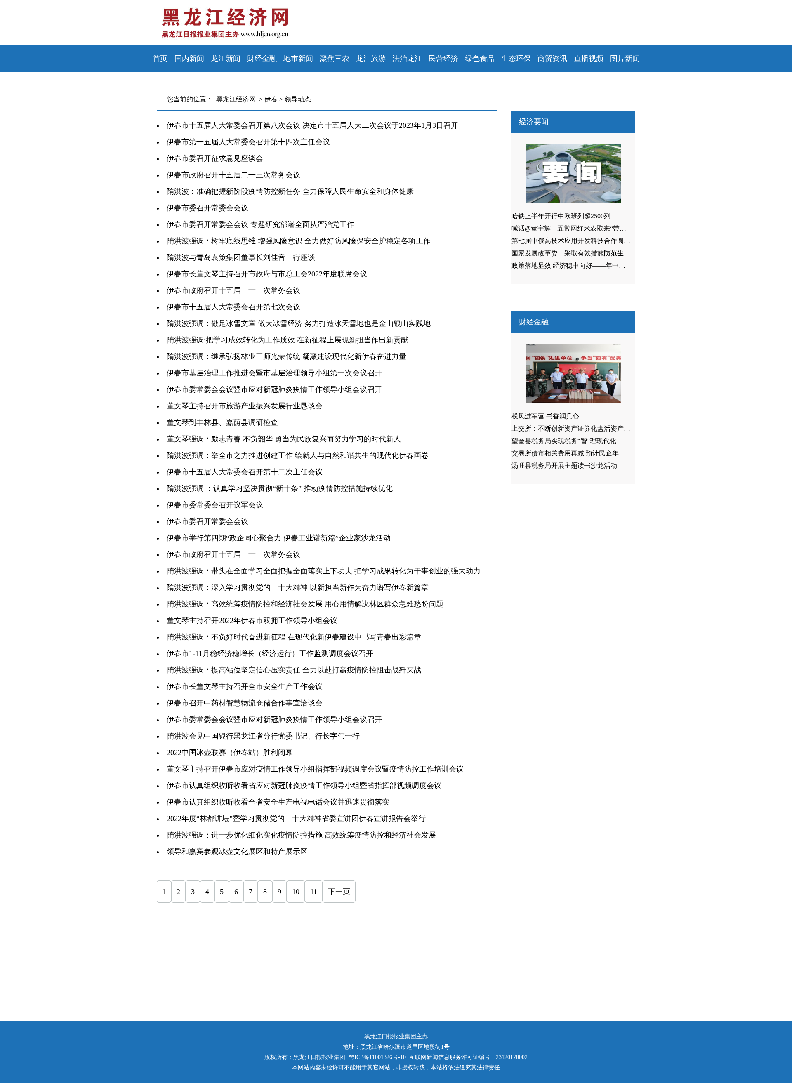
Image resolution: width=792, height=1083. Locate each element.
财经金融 (262, 58)
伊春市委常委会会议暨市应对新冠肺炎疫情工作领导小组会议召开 (274, 389)
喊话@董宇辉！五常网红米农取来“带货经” (574, 228)
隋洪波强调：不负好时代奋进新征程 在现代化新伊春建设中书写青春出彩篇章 (294, 637)
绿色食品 (480, 58)
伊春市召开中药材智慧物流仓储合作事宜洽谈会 (245, 703)
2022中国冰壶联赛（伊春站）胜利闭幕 (230, 752)
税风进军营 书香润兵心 (545, 416)
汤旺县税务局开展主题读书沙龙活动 (564, 465)
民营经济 (443, 58)
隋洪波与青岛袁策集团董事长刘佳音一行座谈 (241, 257)
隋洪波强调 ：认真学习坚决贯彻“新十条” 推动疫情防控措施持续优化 (280, 488)
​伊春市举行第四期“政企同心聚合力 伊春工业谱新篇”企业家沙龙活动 (279, 538)
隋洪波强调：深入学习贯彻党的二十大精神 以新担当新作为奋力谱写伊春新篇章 (298, 587)
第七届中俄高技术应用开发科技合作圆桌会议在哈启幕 (591, 240)
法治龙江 (407, 58)
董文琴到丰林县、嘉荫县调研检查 (222, 422)
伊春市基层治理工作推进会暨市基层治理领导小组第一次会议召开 (274, 373)
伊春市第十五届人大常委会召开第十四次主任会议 (248, 142)
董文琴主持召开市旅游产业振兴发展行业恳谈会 (245, 406)
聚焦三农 (334, 58)
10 (295, 891)
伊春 (271, 99)
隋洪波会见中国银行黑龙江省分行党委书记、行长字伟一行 (263, 736)
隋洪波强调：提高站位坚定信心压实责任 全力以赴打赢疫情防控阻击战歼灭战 (294, 670)
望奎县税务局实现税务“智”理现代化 (564, 440)
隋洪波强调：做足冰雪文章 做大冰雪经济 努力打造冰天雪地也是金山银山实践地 (299, 323)
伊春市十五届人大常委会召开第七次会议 (233, 307)
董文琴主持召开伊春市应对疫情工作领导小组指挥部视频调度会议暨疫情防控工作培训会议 (315, 769)
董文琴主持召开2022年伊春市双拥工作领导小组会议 (252, 620)
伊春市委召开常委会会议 (207, 208)
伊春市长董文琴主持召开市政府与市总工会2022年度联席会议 (267, 274)
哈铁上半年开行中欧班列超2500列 (561, 215)
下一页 (339, 891)
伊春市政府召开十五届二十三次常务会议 (233, 175)
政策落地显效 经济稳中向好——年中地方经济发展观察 (592, 265)
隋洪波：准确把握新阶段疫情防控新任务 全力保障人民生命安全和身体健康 (290, 191)
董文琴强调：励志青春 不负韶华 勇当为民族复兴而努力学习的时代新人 (284, 439)
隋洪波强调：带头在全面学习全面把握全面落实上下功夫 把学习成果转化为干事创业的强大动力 (324, 571)
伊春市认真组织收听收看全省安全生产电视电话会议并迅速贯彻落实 (278, 802)
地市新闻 (298, 58)
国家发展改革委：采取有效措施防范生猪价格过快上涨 (591, 253)
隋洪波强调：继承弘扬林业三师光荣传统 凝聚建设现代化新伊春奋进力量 (286, 356)
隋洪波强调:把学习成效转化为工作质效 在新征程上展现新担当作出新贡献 (287, 340)
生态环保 (516, 58)
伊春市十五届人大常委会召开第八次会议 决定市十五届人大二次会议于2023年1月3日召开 (312, 125)
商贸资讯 (552, 58)
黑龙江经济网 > (238, 99)
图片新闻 (625, 58)
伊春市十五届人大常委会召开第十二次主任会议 (245, 472)
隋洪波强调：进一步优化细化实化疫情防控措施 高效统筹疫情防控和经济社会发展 (301, 835)
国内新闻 (189, 58)
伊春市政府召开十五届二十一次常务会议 (233, 554)
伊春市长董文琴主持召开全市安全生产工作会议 (245, 686)
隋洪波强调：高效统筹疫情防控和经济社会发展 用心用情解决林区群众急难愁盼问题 (305, 604)
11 (313, 891)
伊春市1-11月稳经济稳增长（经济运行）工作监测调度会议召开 (270, 653)
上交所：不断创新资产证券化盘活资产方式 (574, 428)
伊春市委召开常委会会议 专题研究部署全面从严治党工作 (260, 224)
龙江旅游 (371, 58)
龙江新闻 (225, 58)
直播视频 (588, 58)
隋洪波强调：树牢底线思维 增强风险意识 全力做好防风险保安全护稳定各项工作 (299, 241)
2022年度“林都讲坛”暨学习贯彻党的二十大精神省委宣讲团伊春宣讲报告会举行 (296, 818)
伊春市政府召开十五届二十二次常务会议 (233, 290)
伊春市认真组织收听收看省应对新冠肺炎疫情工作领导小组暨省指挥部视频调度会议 (304, 785)
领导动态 (298, 99)
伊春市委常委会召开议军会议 (215, 505)
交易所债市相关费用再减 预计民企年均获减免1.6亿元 (589, 453)
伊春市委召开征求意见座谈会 (215, 158)
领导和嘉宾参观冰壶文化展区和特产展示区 (237, 851)
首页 (160, 58)
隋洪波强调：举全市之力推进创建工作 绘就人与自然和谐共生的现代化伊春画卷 (298, 455)
